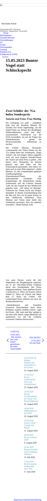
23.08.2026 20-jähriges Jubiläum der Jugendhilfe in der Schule (30, 363)
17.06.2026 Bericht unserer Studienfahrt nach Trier (30, 465)
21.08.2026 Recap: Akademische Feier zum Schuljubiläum (30, 379)
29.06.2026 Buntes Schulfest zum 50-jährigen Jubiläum (31, 450)
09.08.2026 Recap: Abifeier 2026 (30, 437)
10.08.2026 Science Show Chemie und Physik (30, 424)
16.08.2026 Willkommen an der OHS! (30, 410)
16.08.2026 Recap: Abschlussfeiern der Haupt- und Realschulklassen (31, 396)
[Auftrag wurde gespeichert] (15, 361)
